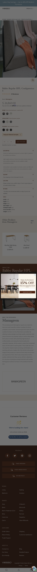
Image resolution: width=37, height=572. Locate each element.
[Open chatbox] (33, 568)
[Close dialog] (35, 275)
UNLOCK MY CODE (27, 292)
